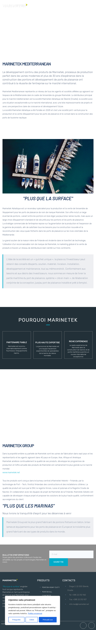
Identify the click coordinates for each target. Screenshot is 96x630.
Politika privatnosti (35, 613)
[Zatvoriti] (57, 597)
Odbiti (31, 620)
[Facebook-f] (83, 625)
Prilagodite (16, 620)
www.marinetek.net (11, 472)
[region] (32, 610)
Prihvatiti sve (48, 620)
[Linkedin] (91, 625)
